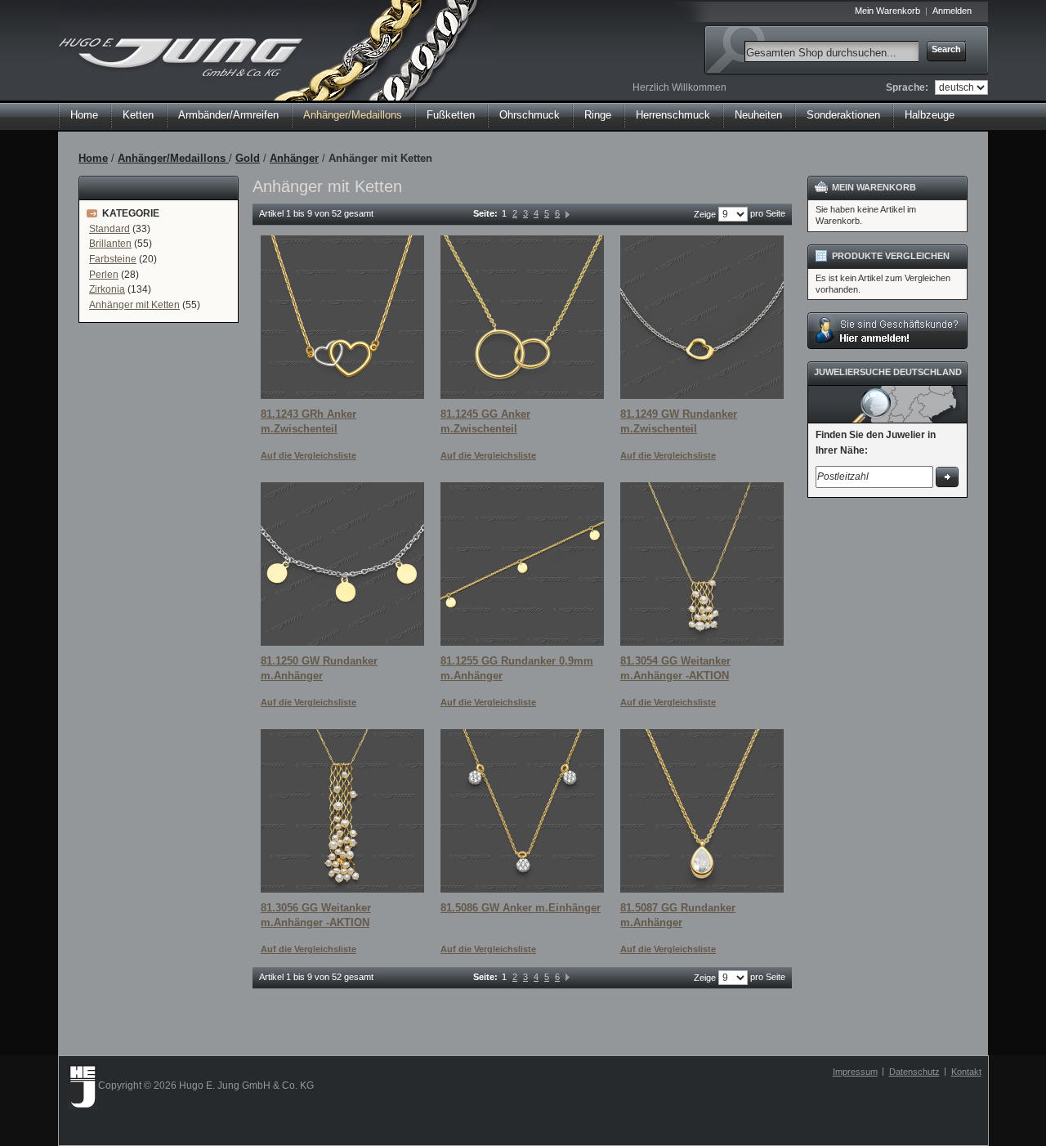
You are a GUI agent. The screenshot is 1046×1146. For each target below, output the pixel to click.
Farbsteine (112, 259)
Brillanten (110, 243)
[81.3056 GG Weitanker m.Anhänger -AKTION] (342, 811)
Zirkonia (107, 289)
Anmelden (952, 11)
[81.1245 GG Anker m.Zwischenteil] (522, 317)
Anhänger (294, 158)
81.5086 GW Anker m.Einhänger (520, 908)
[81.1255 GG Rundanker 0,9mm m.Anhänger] (522, 564)
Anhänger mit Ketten (134, 305)
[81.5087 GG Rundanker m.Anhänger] (702, 811)
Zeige (705, 214)
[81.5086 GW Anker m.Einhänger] (522, 811)
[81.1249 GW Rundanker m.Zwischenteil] (702, 317)
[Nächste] (567, 213)
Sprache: (907, 87)
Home (84, 115)
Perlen (103, 274)
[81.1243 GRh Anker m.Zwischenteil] (342, 317)
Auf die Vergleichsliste (308, 455)
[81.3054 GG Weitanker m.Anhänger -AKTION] (702, 564)
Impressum (855, 1072)
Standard (109, 229)
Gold (247, 158)
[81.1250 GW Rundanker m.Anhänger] (342, 564)
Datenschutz (914, 1072)
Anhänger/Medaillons (173, 158)
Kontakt (966, 1072)
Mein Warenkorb (887, 11)
